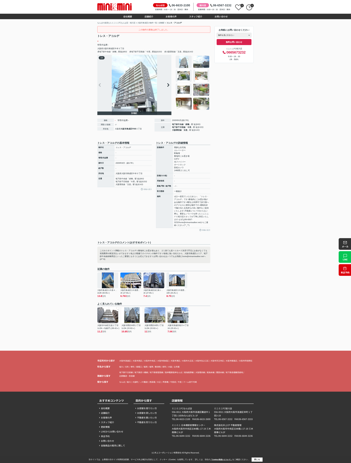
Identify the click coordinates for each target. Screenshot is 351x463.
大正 (159, 382)
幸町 (133, 366)
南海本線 (211, 372)
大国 (170, 366)
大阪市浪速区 (125, 360)
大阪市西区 (137, 360)
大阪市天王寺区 (217, 360)
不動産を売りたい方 (147, 422)
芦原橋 (165, 382)
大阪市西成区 (163, 360)
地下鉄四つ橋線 (141, 372)
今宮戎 (173, 382)
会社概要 (127, 16)
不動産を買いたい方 (147, 417)
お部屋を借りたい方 (147, 408)
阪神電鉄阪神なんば (174, 372)
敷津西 (158, 366)
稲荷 (146, 366)
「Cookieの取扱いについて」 (221, 460)
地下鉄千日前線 (179, 127)
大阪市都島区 (231, 360)
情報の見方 (148, 189)
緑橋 (187, 124)
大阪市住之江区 (202, 360)
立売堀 (176, 366)
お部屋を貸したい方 (147, 413)
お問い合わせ (221, 16)
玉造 (185, 130)
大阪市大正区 (187, 360)
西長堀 (152, 382)
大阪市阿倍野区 (245, 360)
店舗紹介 (149, 16)
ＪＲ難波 (144, 382)
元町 (127, 366)
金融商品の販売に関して (113, 445)
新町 (164, 366)
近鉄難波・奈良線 (127, 376)
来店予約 (105, 436)
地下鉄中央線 (178, 124)
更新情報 (105, 426)
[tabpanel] (192, 83)
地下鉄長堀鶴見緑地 (234, 372)
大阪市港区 (175, 360)
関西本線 (220, 372)
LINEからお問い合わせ (112, 431)
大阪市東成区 (109, 48)
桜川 (121, 366)
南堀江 (139, 366)
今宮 (180, 382)
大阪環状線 (177, 130)
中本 (116, 48)
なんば (122, 382)
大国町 (135, 382)
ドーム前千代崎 (190, 382)
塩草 (151, 366)
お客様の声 (171, 16)
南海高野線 (189, 372)
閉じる (257, 459)
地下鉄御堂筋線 (157, 372)
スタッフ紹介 (195, 16)
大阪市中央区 (149, 360)
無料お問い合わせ (234, 42)
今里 (189, 127)
